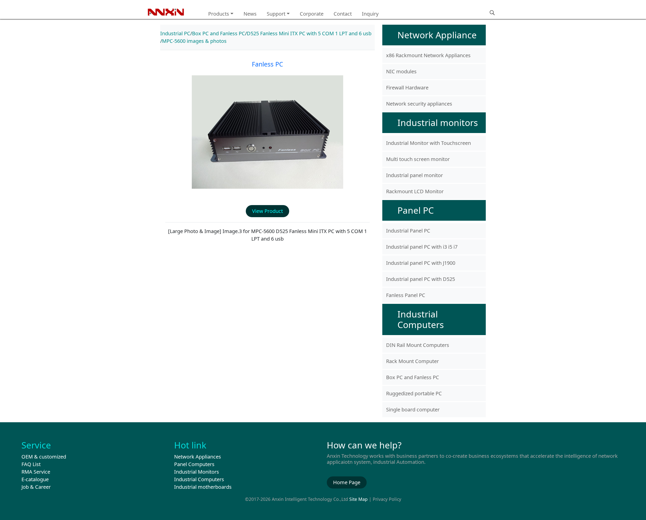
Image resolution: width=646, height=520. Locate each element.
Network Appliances (197, 456)
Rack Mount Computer (412, 361)
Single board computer (413, 409)
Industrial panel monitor (414, 175)
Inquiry (370, 13)
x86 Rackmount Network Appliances (428, 55)
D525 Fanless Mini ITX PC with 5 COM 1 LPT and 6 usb (309, 33)
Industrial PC (175, 33)
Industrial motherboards (203, 486)
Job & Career (36, 486)
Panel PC (415, 210)
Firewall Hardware (407, 87)
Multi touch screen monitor (418, 159)
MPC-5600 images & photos (194, 41)
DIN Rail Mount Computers (417, 345)
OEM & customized (43, 456)
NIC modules (401, 71)
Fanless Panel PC (405, 295)
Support (276, 13)
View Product (267, 211)
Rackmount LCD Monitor (415, 191)
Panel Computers (194, 464)
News (250, 13)
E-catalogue (35, 479)
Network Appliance (437, 35)
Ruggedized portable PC (414, 393)
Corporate (312, 13)
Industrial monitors (437, 122)
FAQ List (31, 464)
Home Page (346, 482)
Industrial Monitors (196, 471)
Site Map (358, 499)
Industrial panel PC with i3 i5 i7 (421, 246)
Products (218, 13)
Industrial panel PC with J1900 (420, 262)
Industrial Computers (420, 319)
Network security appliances (419, 103)
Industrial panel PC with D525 (420, 279)
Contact (343, 13)
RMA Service (35, 471)
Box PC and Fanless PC (218, 33)
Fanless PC (267, 64)
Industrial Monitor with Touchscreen (428, 143)
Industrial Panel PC (408, 230)
